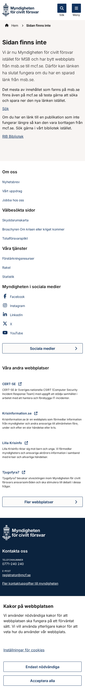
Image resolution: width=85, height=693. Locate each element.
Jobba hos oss (13, 200)
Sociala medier (56, 349)
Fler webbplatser (38, 502)
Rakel (6, 267)
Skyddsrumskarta (15, 220)
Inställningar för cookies (23, 650)
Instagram (17, 306)
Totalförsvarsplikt (15, 238)
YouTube (16, 333)
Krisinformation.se (17, 413)
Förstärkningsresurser (18, 258)
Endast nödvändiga (42, 667)
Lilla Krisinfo (12, 443)
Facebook (17, 297)
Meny (76, 15)
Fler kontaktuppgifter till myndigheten (30, 583)
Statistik (8, 277)
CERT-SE (9, 384)
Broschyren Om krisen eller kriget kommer (33, 229)
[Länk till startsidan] (20, 9)
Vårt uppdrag (12, 191)
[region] (42, 644)
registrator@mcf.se (16, 575)
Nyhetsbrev (11, 182)
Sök (61, 15)
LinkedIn (16, 315)
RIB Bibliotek (13, 136)
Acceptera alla (42, 680)
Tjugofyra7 (11, 472)
